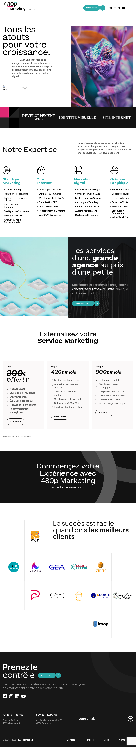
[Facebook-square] (5, 696)
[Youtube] (123, 7)
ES (34, 9)
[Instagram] (115, 7)
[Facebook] (110, 7)
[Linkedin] (119, 7)
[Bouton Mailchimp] (129, 718)
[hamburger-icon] (130, 8)
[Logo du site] (15, 6)
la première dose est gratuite (66, 488)
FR (30, 9)
